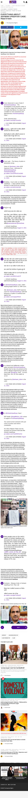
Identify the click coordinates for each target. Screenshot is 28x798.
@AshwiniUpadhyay (10, 105)
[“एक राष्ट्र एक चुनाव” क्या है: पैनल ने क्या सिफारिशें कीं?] (14, 654)
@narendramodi (12, 223)
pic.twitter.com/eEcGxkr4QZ (12, 187)
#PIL (18, 750)
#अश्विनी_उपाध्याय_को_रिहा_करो (12, 552)
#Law (6, 666)
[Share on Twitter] (20, 27)
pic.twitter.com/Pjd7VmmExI (12, 120)
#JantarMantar (12, 750)
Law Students (18, 699)
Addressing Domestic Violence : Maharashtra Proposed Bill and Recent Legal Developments (14, 703)
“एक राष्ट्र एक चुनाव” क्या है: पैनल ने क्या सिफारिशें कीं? (13, 668)
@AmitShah (20, 223)
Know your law (20, 665)
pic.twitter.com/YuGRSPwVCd (13, 434)
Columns (4, 9)
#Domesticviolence (5, 700)
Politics (15, 666)
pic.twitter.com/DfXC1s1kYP (12, 276)
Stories (3, 12)
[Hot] (3, 678)
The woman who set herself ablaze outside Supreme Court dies (13, 740)
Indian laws (10, 666)
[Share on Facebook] (7, 27)
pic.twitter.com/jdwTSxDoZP (12, 595)
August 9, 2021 (21, 228)
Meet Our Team (11, 784)
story (19, 666)
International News (12, 665)
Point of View (16, 10)
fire (21, 736)
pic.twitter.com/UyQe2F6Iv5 (12, 297)
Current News (12, 9)
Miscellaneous (6, 10)
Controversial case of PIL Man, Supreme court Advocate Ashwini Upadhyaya (14, 753)
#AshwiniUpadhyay (18, 113)
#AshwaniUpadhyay (15, 291)
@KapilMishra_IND (16, 416)
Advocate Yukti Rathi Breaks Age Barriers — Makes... (7, 778)
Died (18, 736)
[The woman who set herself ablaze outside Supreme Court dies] (14, 723)
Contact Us (4, 784)
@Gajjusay (14, 372)
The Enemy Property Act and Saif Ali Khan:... (20, 778)
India (14, 700)
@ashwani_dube (15, 166)
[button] (1, 2)
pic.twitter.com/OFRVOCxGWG (13, 173)
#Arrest (4, 635)
